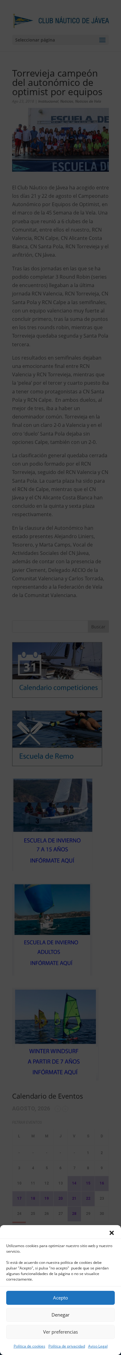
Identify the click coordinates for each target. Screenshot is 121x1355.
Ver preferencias (60, 1332)
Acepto (60, 1298)
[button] (112, 1233)
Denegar (60, 1315)
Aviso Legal (98, 1346)
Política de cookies (29, 1346)
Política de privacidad (66, 1346)
